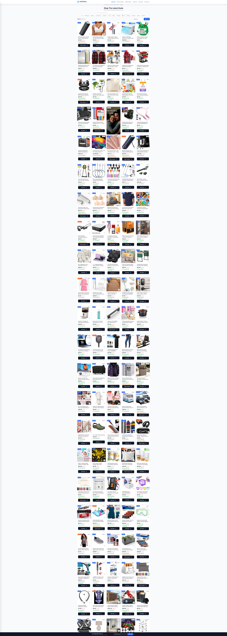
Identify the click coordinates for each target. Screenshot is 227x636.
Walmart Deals (128, 1)
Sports (119, 15)
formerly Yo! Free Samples (83, 2)
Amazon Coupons (120, 1)
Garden (105, 15)
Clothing (87, 15)
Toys (124, 15)
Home (93, 15)
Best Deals (141, 1)
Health (134, 15)
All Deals (113, 1)
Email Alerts (146, 1)
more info (121, 4)
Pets (110, 15)
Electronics (99, 15)
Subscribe (130, 634)
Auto (139, 15)
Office (144, 15)
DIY (114, 15)
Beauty (129, 15)
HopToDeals (83, 1)
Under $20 (135, 1)
